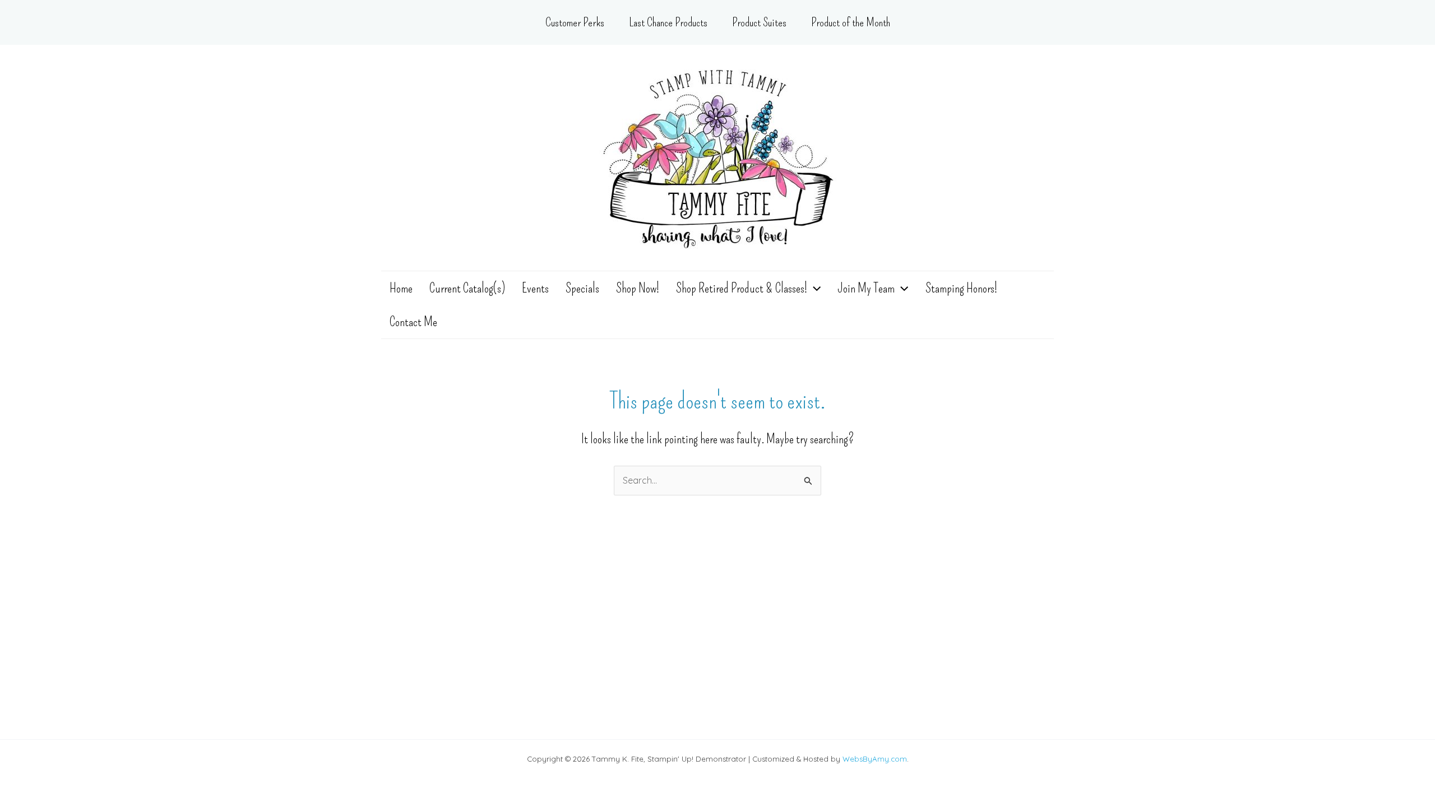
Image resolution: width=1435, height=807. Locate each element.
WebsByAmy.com (875, 758)
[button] (814, 288)
